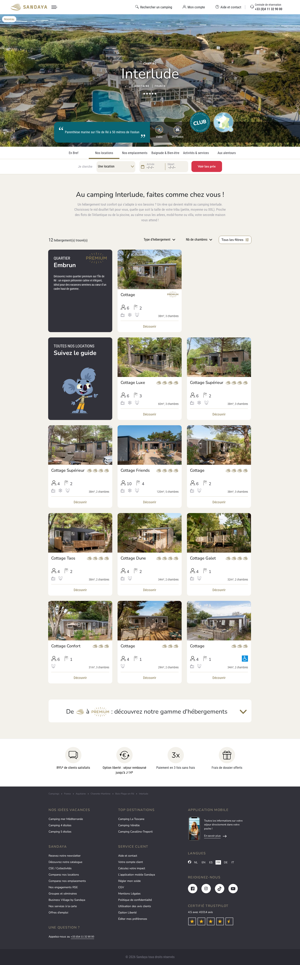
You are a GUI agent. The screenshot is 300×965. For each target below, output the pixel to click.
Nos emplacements (134, 153)
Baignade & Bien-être (165, 153)
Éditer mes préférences (132, 919)
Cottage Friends (135, 470)
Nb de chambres (196, 239)
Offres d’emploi (58, 912)
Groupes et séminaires (63, 894)
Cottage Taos (63, 558)
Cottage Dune (133, 558)
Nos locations (104, 153)
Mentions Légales (129, 894)
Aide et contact (127, 856)
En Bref (73, 153)
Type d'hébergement (157, 239)
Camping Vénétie (129, 825)
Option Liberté (127, 912)
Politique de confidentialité (135, 900)
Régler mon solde (129, 881)
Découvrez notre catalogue (65, 862)
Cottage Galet (203, 558)
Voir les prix (207, 166)
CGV (121, 887)
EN (203, 862)
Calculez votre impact (131, 868)
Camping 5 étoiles (60, 832)
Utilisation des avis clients (134, 906)
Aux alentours (227, 153)
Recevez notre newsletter (65, 856)
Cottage (128, 294)
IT (232, 862)
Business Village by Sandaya (67, 900)
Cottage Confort (65, 646)
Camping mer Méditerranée (66, 819)
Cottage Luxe (133, 382)
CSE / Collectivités (60, 868)
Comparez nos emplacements (67, 881)
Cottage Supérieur (206, 382)
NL (196, 862)
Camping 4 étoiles (60, 825)
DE (226, 862)
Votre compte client (130, 862)
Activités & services (196, 153)
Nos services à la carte (63, 906)
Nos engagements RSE (63, 887)
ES (211, 862)
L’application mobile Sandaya (136, 875)
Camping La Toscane (131, 819)
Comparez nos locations (64, 875)
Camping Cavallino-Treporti (135, 832)
